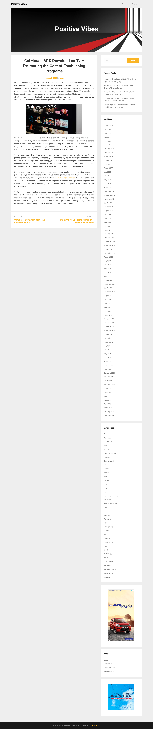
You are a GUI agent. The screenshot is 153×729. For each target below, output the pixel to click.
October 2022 (108, 288)
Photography (108, 527)
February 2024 (109, 234)
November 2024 (109, 199)
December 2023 (109, 241)
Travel (106, 558)
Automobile (108, 442)
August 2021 (108, 342)
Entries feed (108, 664)
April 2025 (107, 183)
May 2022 (107, 307)
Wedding (107, 577)
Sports (106, 550)
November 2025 (109, 156)
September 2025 (109, 164)
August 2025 (108, 168)
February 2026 (109, 149)
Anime (106, 434)
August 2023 (108, 257)
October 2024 (108, 203)
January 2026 (109, 153)
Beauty (106, 445)
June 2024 (107, 218)
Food (106, 476)
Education (107, 457)
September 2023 (109, 253)
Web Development (110, 569)
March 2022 (108, 315)
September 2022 (109, 292)
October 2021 (108, 334)
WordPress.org (109, 671)
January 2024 (109, 238)
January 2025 (109, 191)
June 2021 (107, 350)
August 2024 (108, 211)
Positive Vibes (19, 4)
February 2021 (109, 365)
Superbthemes (94, 725)
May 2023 (107, 268)
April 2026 (107, 141)
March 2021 (108, 361)
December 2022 (109, 280)
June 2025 (107, 176)
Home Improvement (111, 496)
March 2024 (108, 230)
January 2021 (109, 369)
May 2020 (107, 400)
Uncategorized (109, 561)
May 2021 (107, 354)
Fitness (106, 472)
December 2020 (109, 373)
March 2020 (108, 408)
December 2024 (109, 195)
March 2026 (108, 145)
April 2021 (107, 357)
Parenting (107, 519)
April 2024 (107, 226)
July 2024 (107, 214)
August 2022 (108, 296)
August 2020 (108, 388)
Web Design (124, 4)
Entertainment (137, 4)
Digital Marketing (110, 453)
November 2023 (109, 245)
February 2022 (109, 319)
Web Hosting (108, 573)
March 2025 (108, 187)
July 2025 (107, 172)
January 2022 (109, 323)
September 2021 (109, 338)
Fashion (107, 465)
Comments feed (109, 668)
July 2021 (107, 346)
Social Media (108, 542)
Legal (106, 511)
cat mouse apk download (65, 178)
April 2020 (107, 404)
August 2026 (108, 125)
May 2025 (107, 180)
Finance (106, 469)
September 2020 (109, 384)
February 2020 (109, 412)
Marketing (107, 515)
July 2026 (107, 129)
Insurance (107, 500)
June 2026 (107, 133)
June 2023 (107, 265)
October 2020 (108, 381)
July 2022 (107, 299)
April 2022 (107, 311)
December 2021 (109, 326)
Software (107, 546)
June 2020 (107, 396)
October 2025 (108, 160)
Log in (106, 660)
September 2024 (109, 207)
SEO (105, 534)
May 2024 (107, 222)
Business (107, 449)
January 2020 (109, 415)
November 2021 (109, 330)
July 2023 (107, 261)
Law (105, 507)
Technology (108, 554)
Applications (108, 438)
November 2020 (109, 377)
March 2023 (108, 276)
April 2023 (107, 272)
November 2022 (109, 284)
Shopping (107, 538)
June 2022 (107, 303)
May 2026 (107, 137)
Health (106, 488)
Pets (105, 523)
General (106, 484)
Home (106, 492)
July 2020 (107, 392)
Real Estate (108, 530)
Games (106, 480)
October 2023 (108, 249)
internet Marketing (110, 503)
